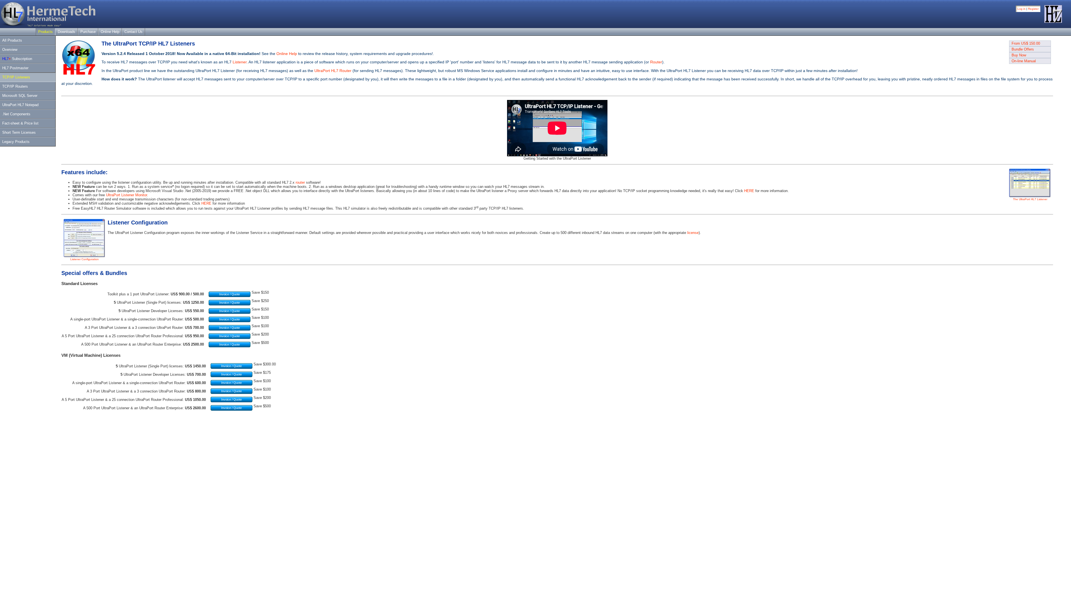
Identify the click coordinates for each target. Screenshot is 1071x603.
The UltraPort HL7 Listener (1030, 199)
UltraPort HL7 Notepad (20, 105)
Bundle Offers (1023, 49)
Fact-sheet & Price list (20, 123)
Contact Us (133, 32)
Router (656, 62)
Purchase (88, 32)
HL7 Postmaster (15, 68)
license (693, 233)
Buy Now (1019, 55)
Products (45, 32)
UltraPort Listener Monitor (126, 195)
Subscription (17, 59)
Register (1033, 8)
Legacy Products (16, 142)
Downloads (66, 32)
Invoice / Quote (229, 294)
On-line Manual (1024, 61)
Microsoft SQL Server (19, 96)
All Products (12, 40)
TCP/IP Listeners (16, 77)
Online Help (110, 32)
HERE (749, 191)
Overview (9, 49)
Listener (240, 62)
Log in (1021, 8)
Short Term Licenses (19, 132)
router (300, 182)
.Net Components (16, 114)
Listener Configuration (84, 259)
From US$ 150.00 (1026, 43)
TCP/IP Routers (15, 86)
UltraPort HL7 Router (332, 70)
